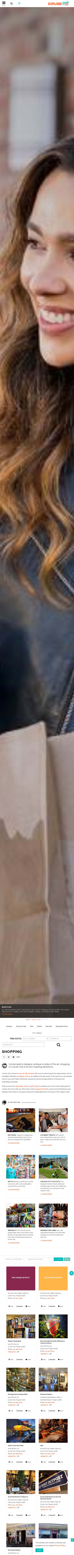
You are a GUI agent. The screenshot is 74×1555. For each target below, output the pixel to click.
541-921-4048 (50, 1453)
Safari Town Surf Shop (15, 1445)
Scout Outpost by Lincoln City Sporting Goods (50, 1498)
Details (20, 1306)
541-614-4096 (17, 1298)
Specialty (12, 1230)
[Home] (57, 3)
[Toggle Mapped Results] (71, 1273)
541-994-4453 (17, 1349)
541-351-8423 (49, 1351)
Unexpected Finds (48, 1230)
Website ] (12, 1352)
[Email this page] (13, 1057)
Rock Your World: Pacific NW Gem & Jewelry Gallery (52, 1342)
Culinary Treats (48, 1135)
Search (59, 1259)
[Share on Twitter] (9, 1057)
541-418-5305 (17, 1505)
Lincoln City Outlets (26, 1073)
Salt (41, 1445)
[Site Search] (11, 3)
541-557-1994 (49, 1298)
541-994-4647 (17, 1402)
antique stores (24, 1076)
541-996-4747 (50, 1507)
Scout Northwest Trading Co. (18, 1497)
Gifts (10, 1181)
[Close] (72, 1540)
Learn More (7, 1014)
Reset (67, 1259)
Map (11, 1306)
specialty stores (22, 1086)
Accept (39, 1550)
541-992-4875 (50, 1402)
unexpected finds (42, 1089)
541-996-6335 (17, 1453)
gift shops (35, 1086)
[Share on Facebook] (4, 1057)
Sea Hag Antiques (14, 1550)
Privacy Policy (60, 1545)
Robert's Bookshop (14, 1341)
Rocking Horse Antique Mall (17, 1394)
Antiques (12, 1135)
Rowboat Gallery (46, 1394)
